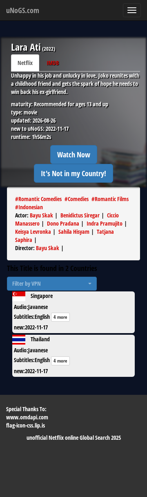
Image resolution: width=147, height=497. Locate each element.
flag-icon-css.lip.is (25, 425)
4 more (60, 316)
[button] (52, 284)
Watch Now (73, 154)
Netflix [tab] (25, 63)
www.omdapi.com (27, 417)
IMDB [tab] (53, 63)
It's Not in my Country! (73, 173)
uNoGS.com (22, 10)
